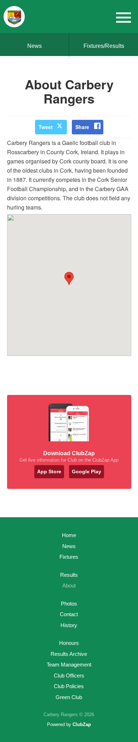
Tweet (46, 126)
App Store (49, 471)
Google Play (86, 471)
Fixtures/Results (104, 46)
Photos (69, 604)
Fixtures (68, 557)
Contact (69, 614)
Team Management (69, 665)
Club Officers (69, 676)
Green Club (69, 697)
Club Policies (69, 686)
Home (69, 535)
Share (82, 126)
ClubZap (82, 724)
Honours (69, 643)
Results (69, 575)
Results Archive (69, 654)
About (69, 585)
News (34, 46)
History (69, 625)
